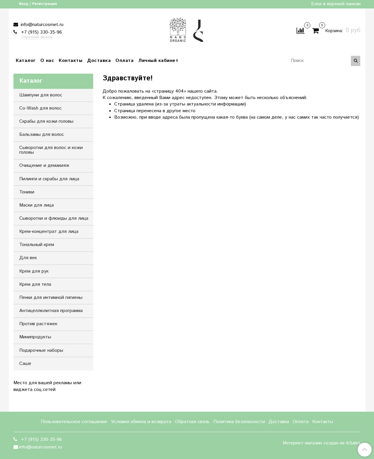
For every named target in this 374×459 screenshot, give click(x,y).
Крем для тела (35, 284)
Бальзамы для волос (41, 134)
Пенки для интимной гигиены (50, 297)
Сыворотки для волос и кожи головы (51, 150)
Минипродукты (35, 337)
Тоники (26, 192)
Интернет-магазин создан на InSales (322, 443)
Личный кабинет (158, 60)
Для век (28, 257)
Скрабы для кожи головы (46, 121)
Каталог (26, 60)
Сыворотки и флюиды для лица (53, 218)
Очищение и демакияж (44, 165)
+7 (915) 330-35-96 (41, 32)
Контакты (70, 60)
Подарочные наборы (41, 350)
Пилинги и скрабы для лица (49, 179)
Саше (25, 363)
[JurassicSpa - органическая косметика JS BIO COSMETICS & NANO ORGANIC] (186, 29)
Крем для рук (34, 271)
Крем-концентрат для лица (48, 231)
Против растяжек (38, 324)
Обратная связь (192, 421)
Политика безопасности (239, 421)
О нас (47, 60)
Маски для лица (36, 205)
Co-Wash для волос (40, 108)
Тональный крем (36, 244)
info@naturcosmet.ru (41, 24)
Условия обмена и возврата (141, 421)
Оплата (124, 60)
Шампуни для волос (40, 95)
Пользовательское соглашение (74, 421)
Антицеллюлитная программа (51, 310)
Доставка (99, 60)
